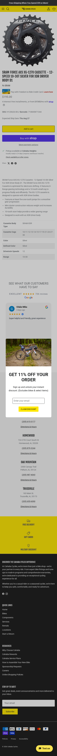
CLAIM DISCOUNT (28, 409)
